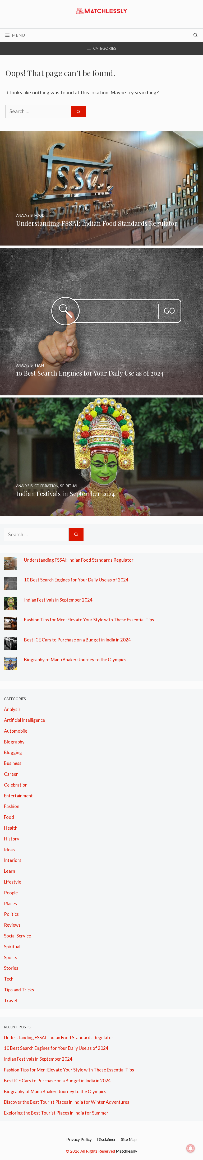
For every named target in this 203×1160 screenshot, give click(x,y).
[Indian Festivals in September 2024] (101, 511)
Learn (9, 871)
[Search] (78, 111)
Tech (8, 979)
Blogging (13, 752)
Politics (11, 914)
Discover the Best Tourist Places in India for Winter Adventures (66, 1102)
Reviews (12, 925)
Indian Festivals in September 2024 (58, 600)
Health (10, 828)
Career (11, 774)
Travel (10, 1000)
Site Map (129, 1139)
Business (12, 763)
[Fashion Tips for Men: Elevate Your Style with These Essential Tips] (10, 625)
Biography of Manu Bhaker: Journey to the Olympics (75, 659)
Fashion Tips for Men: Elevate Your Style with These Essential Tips (89, 619)
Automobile (15, 731)
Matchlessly (126, 1151)
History (11, 839)
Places (10, 903)
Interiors (12, 860)
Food (9, 817)
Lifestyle (12, 882)
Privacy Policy (79, 1139)
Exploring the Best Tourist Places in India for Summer (56, 1113)
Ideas (9, 849)
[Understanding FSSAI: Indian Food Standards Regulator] (101, 241)
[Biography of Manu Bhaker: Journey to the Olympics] (10, 665)
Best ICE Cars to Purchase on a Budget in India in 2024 (77, 640)
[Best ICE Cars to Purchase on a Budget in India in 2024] (10, 645)
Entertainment (18, 795)
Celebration (15, 785)
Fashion (11, 806)
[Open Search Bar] (195, 35)
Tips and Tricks (19, 989)
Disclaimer (106, 1139)
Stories (11, 968)
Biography (14, 742)
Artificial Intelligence (24, 720)
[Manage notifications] (190, 1148)
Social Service (17, 936)
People (11, 892)
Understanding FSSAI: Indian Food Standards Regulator (78, 560)
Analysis (12, 709)
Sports (10, 957)
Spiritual (12, 946)
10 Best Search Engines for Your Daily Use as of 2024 (76, 580)
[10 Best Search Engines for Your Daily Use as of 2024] (101, 391)
